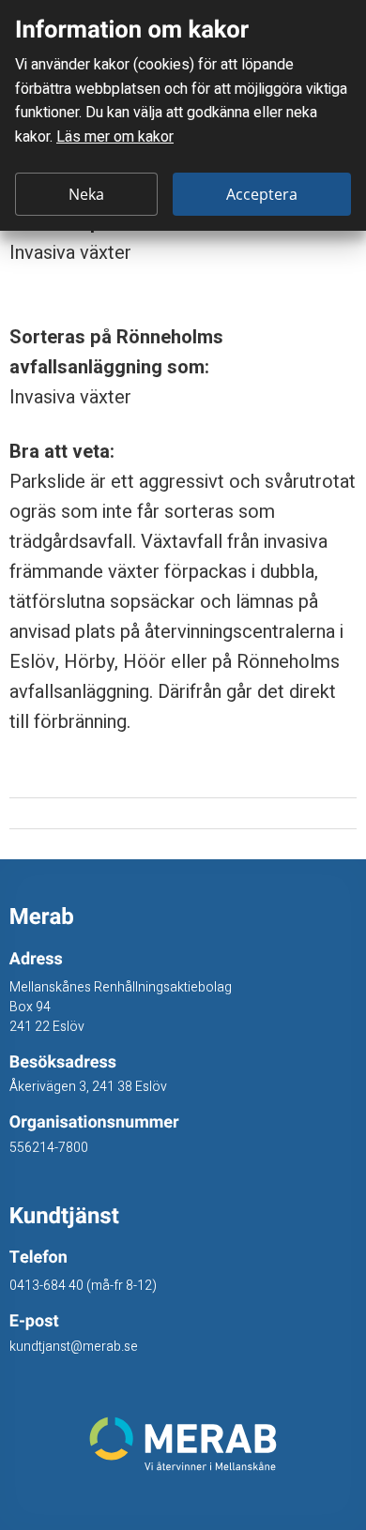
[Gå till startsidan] (183, 1443)
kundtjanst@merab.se (73, 1346)
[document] (183, 115)
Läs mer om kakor (115, 137)
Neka (86, 194)
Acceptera (261, 194)
